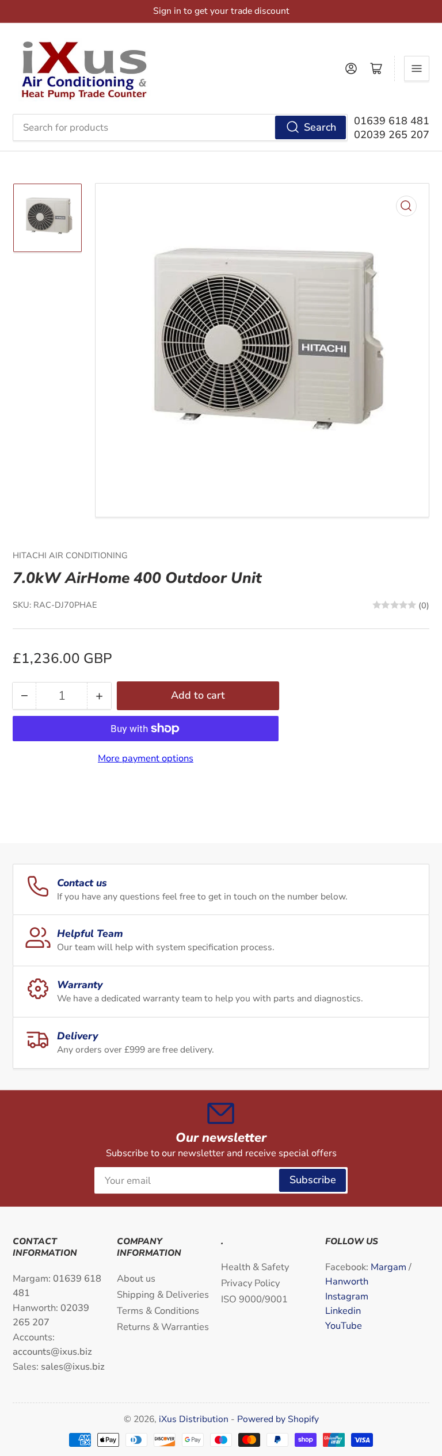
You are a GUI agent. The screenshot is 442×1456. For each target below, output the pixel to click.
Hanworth (346, 1281)
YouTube (343, 1325)
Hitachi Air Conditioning (70, 555)
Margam (390, 1267)
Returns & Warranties (163, 1326)
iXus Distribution (195, 1419)
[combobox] (180, 127)
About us (136, 1278)
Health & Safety (255, 1267)
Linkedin (343, 1310)
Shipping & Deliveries (163, 1294)
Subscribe (312, 1180)
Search (320, 127)
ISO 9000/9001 (254, 1299)
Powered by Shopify (278, 1419)
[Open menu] (416, 68)
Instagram (346, 1296)
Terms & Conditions (158, 1310)
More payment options (145, 758)
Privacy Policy (250, 1283)
